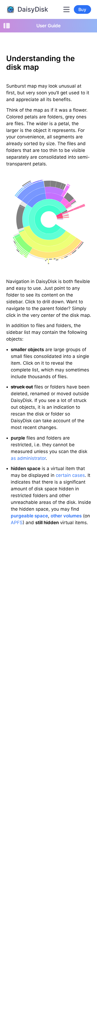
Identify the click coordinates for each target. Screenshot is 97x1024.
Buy (82, 9)
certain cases (70, 475)
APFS (17, 522)
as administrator (28, 458)
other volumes (66, 515)
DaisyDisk (33, 9)
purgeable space (29, 515)
